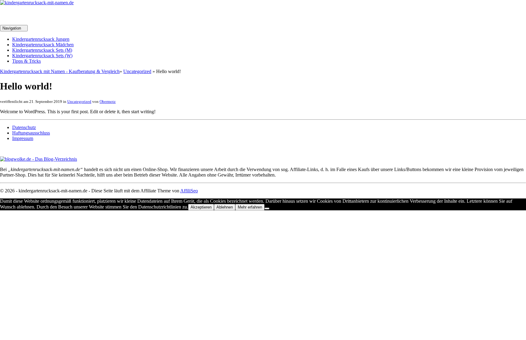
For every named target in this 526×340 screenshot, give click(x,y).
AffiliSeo (189, 190)
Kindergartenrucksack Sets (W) (42, 55)
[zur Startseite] (37, 2)
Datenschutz (24, 127)
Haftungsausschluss (31, 132)
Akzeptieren (201, 207)
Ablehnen (224, 207)
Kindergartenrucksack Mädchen (43, 44)
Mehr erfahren (250, 207)
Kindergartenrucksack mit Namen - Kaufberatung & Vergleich (60, 71)
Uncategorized (137, 71)
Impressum (22, 138)
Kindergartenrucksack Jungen (40, 39)
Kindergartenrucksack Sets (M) (42, 50)
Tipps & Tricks (26, 61)
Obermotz (108, 101)
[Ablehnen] (267, 208)
